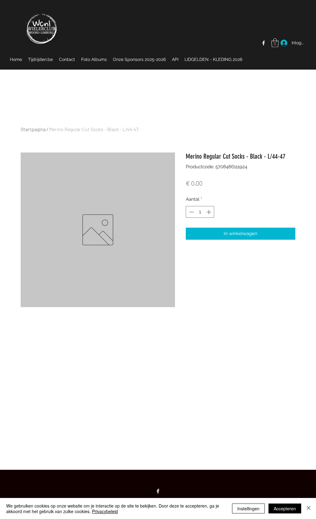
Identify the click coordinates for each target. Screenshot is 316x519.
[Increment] (209, 212)
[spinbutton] (200, 212)
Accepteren (285, 508)
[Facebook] (263, 43)
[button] (275, 42)
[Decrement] (191, 212)
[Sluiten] (308, 508)
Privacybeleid (105, 511)
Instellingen (248, 508)
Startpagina (33, 129)
